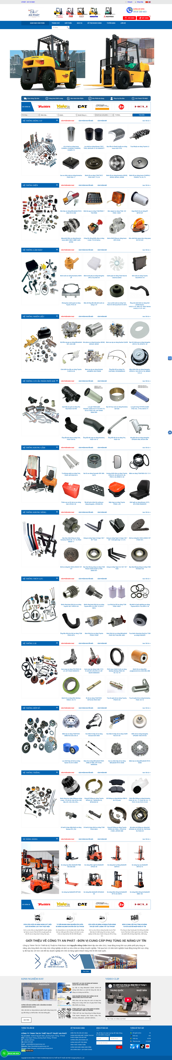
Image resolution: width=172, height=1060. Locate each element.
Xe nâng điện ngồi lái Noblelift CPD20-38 (94, 866)
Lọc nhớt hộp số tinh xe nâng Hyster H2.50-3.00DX (71, 762)
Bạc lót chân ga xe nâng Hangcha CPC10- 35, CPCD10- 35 (139, 343)
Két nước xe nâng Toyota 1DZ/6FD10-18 (140, 276)
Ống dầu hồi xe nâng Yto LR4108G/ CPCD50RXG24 (117, 370)
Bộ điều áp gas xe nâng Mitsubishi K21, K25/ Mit (71, 343)
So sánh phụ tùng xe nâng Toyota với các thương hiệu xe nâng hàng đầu (101, 925)
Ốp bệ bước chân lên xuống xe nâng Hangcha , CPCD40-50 (94, 503)
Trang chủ (56, 23)
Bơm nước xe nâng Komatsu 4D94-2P (71, 276)
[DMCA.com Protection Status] (27, 1050)
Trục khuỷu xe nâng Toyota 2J (139, 146)
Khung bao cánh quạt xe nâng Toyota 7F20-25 (71, 304)
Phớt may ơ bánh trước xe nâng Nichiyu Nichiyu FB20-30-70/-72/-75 (117, 671)
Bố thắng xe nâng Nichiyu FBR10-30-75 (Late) (116, 799)
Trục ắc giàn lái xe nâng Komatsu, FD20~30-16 (139, 699)
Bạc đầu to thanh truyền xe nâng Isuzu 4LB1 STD (117, 147)
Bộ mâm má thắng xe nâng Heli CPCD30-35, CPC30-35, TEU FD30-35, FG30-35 (139, 829)
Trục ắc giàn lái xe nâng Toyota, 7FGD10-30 (117, 699)
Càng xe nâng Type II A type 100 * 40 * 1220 (94, 539)
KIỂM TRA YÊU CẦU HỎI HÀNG (79, 1033)
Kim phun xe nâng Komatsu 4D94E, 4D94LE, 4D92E (94, 343)
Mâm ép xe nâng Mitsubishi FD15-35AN (139, 762)
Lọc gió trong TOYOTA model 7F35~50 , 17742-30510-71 (140, 407)
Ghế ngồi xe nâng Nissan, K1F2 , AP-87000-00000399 (140, 503)
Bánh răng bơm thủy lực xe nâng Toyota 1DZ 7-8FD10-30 (71, 605)
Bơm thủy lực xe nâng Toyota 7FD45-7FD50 (94, 634)
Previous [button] (143, 908)
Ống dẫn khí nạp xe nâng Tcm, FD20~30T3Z (71, 438)
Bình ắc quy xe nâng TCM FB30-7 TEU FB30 (94, 212)
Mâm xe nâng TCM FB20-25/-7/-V (139, 473)
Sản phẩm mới (102, 120)
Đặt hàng (146, 17)
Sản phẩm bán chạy (67, 120)
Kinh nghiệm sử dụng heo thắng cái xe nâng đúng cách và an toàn (85, 996)
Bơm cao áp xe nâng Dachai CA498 (117, 342)
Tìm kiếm (141, 115)
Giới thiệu (68, 23)
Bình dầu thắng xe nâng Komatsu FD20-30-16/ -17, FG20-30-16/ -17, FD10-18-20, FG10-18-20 (140, 800)
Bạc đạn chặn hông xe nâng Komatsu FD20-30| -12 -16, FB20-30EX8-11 (71, 539)
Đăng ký (130, 2)
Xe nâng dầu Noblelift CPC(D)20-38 (94, 893)
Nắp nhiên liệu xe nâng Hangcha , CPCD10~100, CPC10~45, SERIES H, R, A (139, 371)
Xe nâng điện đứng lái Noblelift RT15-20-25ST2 (117, 893)
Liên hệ (123, 23)
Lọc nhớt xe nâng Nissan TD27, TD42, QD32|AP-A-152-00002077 (94, 147)
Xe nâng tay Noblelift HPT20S (71, 892)
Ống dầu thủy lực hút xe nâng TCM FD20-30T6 (71, 634)
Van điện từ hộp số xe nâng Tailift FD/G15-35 (117, 734)
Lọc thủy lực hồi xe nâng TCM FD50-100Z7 (117, 605)
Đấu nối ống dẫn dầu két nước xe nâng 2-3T (94, 304)
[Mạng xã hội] (132, 1046)
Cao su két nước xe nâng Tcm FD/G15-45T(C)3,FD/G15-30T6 (117, 304)
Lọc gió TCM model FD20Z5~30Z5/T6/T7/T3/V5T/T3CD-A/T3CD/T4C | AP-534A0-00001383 (94, 409)
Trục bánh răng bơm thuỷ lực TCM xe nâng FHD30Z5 (139, 634)
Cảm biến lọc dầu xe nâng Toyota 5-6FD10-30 (71, 370)
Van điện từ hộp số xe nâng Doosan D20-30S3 (94, 734)
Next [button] (146, 908)
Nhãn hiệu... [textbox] (44, 115)
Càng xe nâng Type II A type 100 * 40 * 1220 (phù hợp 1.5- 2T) (116, 539)
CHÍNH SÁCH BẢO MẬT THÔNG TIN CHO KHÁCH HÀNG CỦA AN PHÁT (82, 1036)
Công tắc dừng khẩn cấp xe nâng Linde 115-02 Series (94, 239)
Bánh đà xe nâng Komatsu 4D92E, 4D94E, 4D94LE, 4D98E (117, 176)
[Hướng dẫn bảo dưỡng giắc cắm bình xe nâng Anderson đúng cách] (39, 992)
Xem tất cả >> (147, 120)
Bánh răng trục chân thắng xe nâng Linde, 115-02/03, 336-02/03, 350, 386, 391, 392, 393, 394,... (71, 800)
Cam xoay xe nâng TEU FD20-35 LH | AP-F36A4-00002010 (71, 670)
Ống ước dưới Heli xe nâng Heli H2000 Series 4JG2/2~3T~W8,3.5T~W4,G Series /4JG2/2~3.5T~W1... (140, 305)
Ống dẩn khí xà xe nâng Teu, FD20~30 (117, 438)
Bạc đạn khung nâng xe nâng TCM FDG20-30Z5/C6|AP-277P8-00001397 (94, 568)
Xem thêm (26, 1020)
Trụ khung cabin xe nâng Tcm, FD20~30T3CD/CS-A (71, 474)
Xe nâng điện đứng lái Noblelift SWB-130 (140, 893)
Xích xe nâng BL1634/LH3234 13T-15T (71, 568)
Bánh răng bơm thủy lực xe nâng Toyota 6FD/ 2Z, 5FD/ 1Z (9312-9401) (94, 606)
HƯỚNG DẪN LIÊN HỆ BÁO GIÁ (79, 1040)
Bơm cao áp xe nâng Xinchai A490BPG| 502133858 (94, 370)
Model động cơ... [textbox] (82, 115)
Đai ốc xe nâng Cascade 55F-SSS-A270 (94, 474)
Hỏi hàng (131, 18)
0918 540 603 (13, 1053)
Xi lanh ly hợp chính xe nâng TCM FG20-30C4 (94, 828)
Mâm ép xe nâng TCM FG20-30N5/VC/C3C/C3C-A (71, 734)
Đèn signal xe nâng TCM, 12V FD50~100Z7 (117, 212)
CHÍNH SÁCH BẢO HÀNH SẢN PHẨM (80, 1047)
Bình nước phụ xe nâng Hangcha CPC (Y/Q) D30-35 (94, 276)
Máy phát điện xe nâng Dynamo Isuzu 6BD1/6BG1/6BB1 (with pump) (71, 240)
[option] (43, 106)
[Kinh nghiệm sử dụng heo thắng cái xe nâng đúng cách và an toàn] (64, 1000)
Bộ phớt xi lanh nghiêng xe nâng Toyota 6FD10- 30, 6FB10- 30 (140, 605)
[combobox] (49, 115)
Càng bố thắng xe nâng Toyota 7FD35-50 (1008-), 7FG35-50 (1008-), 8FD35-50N (116, 829)
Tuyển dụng (111, 23)
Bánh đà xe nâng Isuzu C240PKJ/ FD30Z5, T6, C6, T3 (139, 176)
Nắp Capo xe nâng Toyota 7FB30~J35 (117, 503)
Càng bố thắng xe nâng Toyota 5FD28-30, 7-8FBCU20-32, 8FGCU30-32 (94, 800)
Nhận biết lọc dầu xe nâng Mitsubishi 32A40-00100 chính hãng (85, 984)
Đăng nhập (140, 2)
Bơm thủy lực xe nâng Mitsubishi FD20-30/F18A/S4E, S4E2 (117, 634)
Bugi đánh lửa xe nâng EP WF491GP (140, 212)
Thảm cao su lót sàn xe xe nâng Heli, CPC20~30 (71, 503)
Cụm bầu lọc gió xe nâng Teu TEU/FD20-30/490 (71, 407)
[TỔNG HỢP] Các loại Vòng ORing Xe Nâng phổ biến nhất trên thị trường (85, 1009)
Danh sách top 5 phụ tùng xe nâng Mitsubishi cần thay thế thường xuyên (134, 926)
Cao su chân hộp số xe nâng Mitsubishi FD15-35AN (117, 762)
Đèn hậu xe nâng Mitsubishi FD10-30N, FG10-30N (71, 212)
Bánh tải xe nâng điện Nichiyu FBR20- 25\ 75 (71, 699)
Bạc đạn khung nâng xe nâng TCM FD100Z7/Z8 (139, 568)
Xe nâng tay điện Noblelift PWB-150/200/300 (71, 866)
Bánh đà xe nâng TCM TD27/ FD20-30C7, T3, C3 (94, 176)
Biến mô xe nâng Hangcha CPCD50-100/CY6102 (140, 734)
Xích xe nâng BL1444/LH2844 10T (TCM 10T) (140, 539)
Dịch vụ (79, 23)
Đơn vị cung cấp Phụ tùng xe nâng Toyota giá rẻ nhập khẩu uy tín (36, 925)
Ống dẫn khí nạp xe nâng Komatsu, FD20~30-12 (94, 438)
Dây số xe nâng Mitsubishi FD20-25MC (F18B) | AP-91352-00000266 (94, 762)
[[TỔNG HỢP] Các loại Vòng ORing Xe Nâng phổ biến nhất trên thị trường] (64, 1013)
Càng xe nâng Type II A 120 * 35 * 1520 (117, 568)
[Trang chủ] (34, 12)
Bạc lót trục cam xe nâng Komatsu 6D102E (117, 407)
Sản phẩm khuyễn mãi (86, 120)
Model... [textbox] (61, 115)
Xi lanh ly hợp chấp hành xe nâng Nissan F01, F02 (71, 828)
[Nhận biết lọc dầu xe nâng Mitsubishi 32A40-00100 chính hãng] (64, 988)
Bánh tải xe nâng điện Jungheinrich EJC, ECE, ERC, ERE (139, 670)
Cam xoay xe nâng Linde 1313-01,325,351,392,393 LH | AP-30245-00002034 (94, 671)
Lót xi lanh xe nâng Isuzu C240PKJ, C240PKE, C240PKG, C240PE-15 (71, 148)
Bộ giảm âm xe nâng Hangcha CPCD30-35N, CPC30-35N (139, 438)
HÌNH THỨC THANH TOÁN (78, 1044)
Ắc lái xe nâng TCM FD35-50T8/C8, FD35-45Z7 (94, 699)
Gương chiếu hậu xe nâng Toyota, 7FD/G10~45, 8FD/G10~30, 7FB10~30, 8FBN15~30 (116, 475)
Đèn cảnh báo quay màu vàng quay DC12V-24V (140, 239)
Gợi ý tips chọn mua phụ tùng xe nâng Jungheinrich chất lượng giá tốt (69, 925)
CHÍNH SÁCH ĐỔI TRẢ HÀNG (78, 1042)
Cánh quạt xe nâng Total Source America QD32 (117, 276)
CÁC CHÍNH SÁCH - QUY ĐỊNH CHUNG (81, 1049)
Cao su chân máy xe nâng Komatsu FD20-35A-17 (71, 176)
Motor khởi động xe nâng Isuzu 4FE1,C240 (117, 239)
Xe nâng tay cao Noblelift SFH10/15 (140, 866)
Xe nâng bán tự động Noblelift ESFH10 (116, 866)
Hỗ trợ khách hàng (94, 23)
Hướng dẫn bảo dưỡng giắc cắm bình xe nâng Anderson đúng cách (36, 1006)
